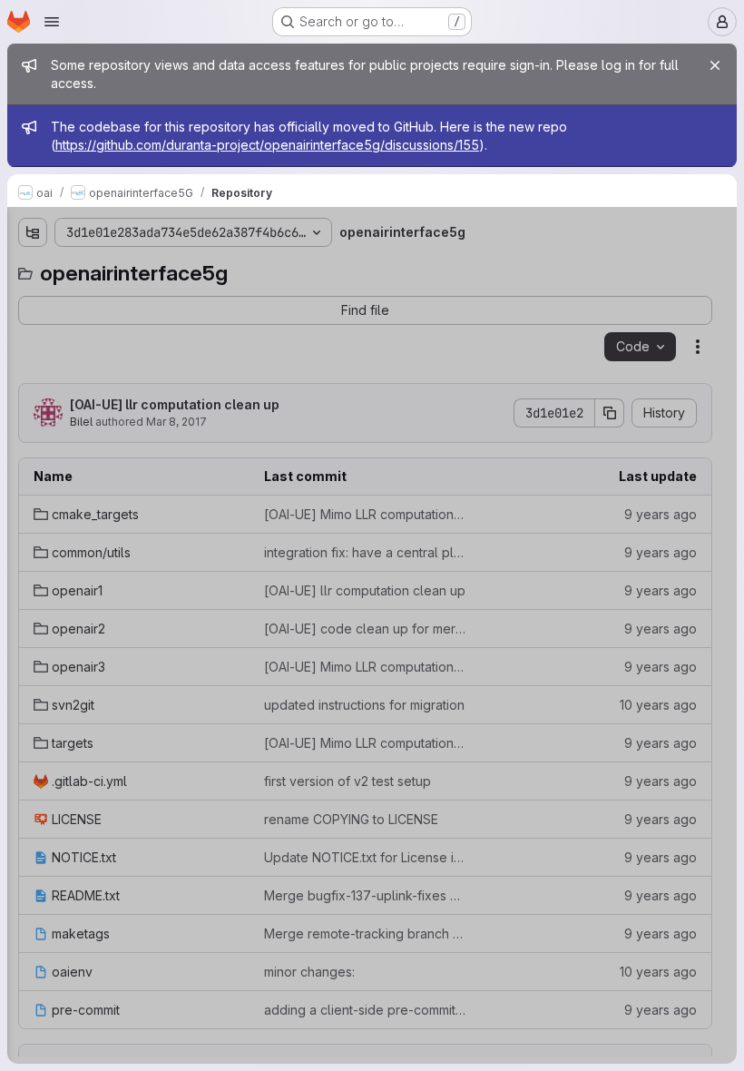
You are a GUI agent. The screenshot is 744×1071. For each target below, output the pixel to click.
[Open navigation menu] (51, 21)
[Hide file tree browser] (32, 232)
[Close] (715, 65)
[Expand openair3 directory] (33, 416)
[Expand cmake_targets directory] (33, 300)
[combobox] (148, 268)
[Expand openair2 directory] (33, 387)
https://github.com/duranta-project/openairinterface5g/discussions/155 (267, 144)
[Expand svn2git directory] (33, 446)
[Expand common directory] (33, 329)
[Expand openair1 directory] (33, 358)
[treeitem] (150, 300)
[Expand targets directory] (33, 475)
